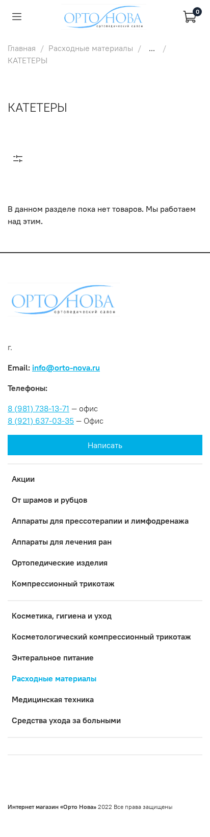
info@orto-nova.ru (66, 367)
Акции (23, 479)
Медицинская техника (53, 699)
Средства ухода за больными (66, 720)
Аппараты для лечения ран (62, 541)
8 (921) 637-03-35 (41, 420)
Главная (22, 48)
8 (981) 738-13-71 (38, 408)
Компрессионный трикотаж (63, 583)
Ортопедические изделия (60, 562)
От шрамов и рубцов (49, 500)
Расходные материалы (90, 48)
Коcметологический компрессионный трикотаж (101, 636)
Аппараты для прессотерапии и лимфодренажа (100, 520)
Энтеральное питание (53, 657)
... (152, 48)
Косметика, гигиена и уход (62, 615)
